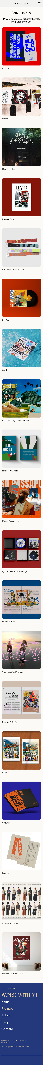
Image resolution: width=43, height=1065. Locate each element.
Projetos (7, 1008)
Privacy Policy (6, 1042)
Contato (7, 1029)
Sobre (5, 1015)
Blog (4, 1022)
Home (5, 1002)
